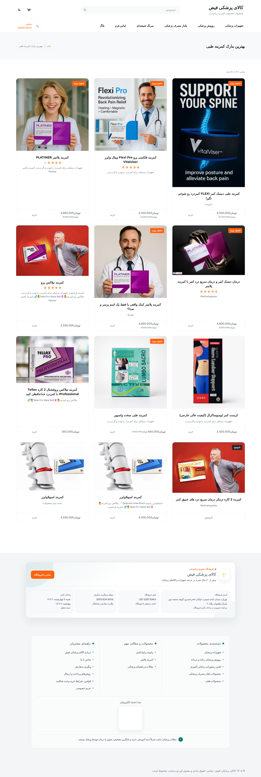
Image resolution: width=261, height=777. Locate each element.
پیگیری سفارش (83, 666)
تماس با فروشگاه (42, 574)
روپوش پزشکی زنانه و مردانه (206, 659)
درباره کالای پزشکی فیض (78, 652)
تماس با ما (85, 659)
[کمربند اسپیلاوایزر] (130, 466)
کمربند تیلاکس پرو (52, 282)
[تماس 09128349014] (37, 26)
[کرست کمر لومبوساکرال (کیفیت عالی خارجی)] (208, 372)
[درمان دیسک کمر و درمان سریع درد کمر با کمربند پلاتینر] (208, 250)
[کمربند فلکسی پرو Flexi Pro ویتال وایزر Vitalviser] (130, 114)
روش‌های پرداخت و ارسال (77, 673)
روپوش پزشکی (206, 25)
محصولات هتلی (213, 681)
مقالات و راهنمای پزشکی (140, 666)
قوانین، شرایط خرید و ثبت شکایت (73, 681)
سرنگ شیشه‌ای (145, 25)
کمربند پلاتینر (146, 659)
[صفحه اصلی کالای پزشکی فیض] (224, 574)
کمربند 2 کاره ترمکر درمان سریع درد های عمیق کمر (208, 499)
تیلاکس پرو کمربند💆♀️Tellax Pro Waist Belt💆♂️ (59, 296)
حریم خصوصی (83, 688)
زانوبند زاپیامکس (144, 652)
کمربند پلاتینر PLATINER (52, 157)
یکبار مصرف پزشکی (175, 25)
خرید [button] (190, 214)
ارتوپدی (208, 204)
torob (130, 315)
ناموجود (208, 517)
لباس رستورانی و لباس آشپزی (205, 666)
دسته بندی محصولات (52, 503)
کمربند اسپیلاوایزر (130, 497)
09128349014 (25, 27)
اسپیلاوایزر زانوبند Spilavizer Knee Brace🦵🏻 (141, 503)
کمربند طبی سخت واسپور (130, 415)
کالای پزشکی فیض (226, 7)
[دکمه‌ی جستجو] (85, 10)
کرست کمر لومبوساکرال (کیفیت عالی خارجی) (209, 415)
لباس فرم (120, 25)
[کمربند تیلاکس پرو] (52, 250)
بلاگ (102, 25)
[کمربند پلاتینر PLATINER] (52, 114)
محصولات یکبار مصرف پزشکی (205, 673)
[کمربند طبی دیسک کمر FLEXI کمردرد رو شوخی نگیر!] (208, 132)
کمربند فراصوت (76, 293)
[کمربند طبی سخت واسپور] (130, 372)
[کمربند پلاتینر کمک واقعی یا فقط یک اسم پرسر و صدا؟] (130, 261)
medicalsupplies (208, 296)
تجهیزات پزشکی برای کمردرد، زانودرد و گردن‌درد (130, 172)
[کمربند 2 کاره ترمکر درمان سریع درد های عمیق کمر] (208, 467)
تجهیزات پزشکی (234, 25)
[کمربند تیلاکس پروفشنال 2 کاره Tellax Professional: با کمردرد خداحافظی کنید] (52, 359)
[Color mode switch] (19, 10)
